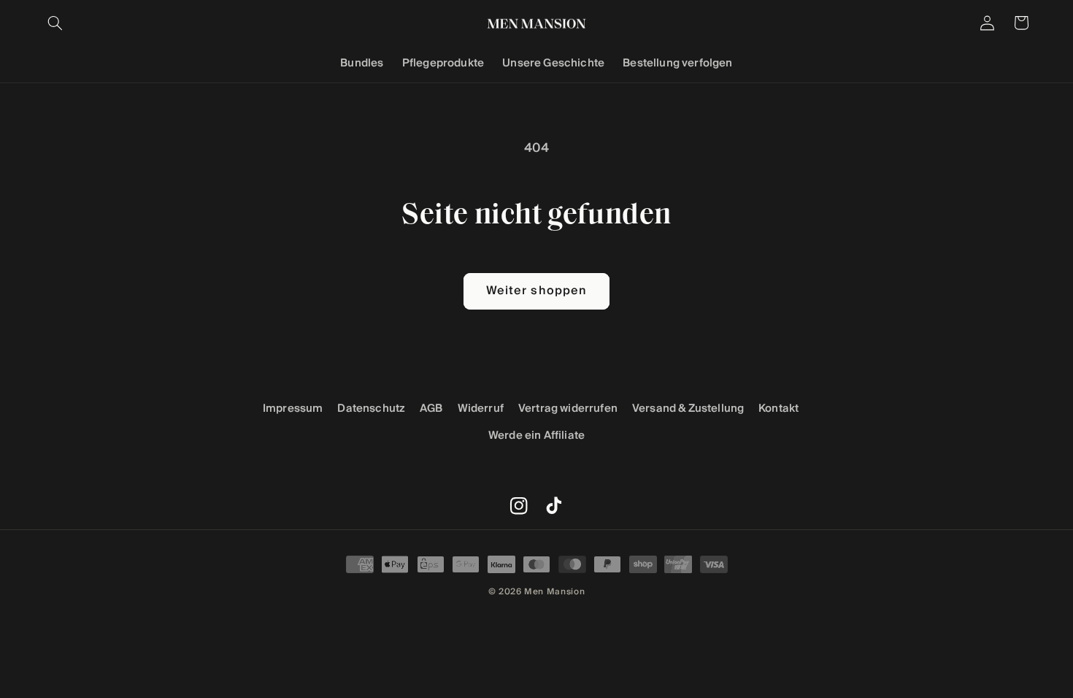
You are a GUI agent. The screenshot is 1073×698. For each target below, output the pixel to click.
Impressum (293, 408)
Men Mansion (554, 591)
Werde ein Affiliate (536, 435)
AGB (431, 408)
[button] (55, 22)
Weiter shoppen (536, 291)
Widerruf (481, 408)
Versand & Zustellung (688, 408)
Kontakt (778, 408)
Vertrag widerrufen (568, 408)
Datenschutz (371, 408)
